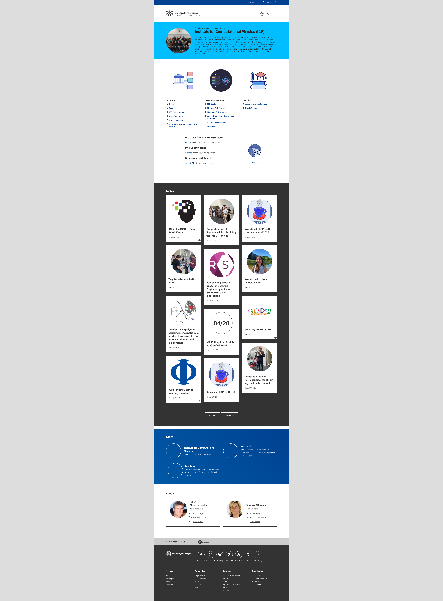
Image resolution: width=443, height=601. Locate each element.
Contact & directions (231, 575)
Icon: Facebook (201, 554)
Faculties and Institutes (261, 578)
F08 (269, 2)
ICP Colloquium (176, 120)
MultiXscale (212, 126)
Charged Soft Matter (216, 108)
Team (171, 108)
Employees (170, 578)
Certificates (199, 584)
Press (225, 578)
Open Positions (176, 116)
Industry (169, 584)
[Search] (267, 12)
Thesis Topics (251, 108)
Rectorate (256, 575)
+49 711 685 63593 (258, 517)
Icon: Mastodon (229, 554)
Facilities (255, 581)
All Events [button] (229, 415)
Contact (172, 104)
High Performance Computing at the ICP (183, 125)
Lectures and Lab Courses (256, 104)
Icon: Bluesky (219, 554)
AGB (196, 587)
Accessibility (200, 581)
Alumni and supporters (175, 581)
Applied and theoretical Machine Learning (221, 117)
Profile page (198, 513)
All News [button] (212, 415)
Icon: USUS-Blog (257, 554)
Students (169, 575)
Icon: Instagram (210, 554)
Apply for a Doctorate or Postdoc (232, 586)
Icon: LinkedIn (248, 554)
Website (188, 142)
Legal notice (200, 575)
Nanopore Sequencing (217, 122)
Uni (253, 2)
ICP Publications (176, 112)
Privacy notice (200, 578)
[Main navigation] (272, 12)
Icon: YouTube (238, 554)
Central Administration (261, 584)
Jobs (225, 581)
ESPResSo (211, 104)
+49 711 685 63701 (201, 517)
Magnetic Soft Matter (216, 112)
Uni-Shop (227, 590)
